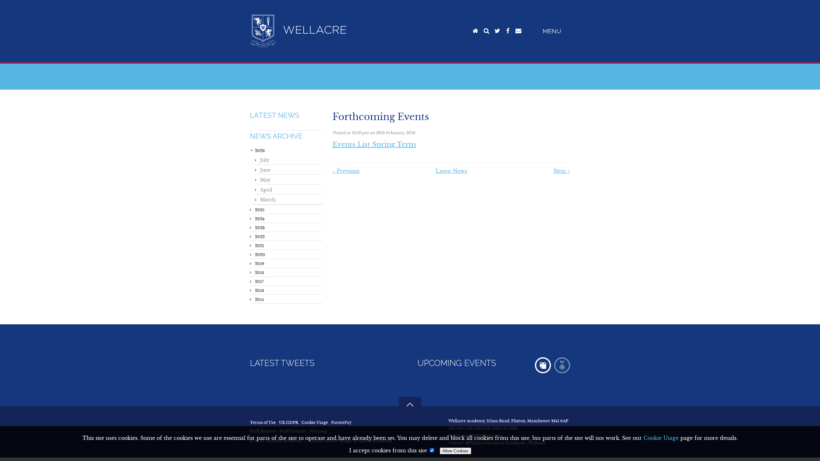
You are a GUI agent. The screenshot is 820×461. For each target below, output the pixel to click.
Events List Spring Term (374, 144)
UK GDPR (288, 422)
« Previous (345, 171)
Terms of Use (263, 422)
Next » (562, 171)
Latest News (274, 115)
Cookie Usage (314, 422)
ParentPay (341, 422)
